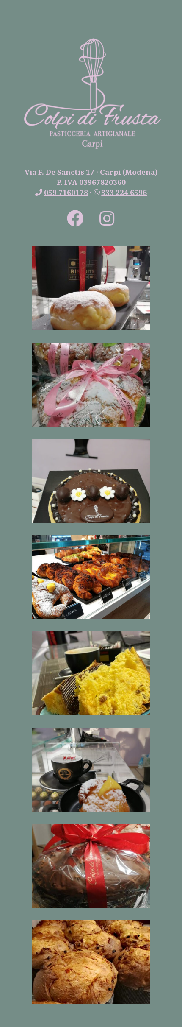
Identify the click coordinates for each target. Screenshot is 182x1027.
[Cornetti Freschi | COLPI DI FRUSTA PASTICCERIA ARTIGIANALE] (91, 617)
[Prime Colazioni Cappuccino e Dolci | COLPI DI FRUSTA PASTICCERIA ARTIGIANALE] (91, 713)
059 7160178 (66, 192)
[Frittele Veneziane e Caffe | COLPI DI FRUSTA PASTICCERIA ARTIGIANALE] (91, 809)
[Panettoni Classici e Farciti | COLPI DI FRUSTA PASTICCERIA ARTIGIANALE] (91, 1002)
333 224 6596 (124, 192)
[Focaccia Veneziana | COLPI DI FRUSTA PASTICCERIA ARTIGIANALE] (91, 424)
